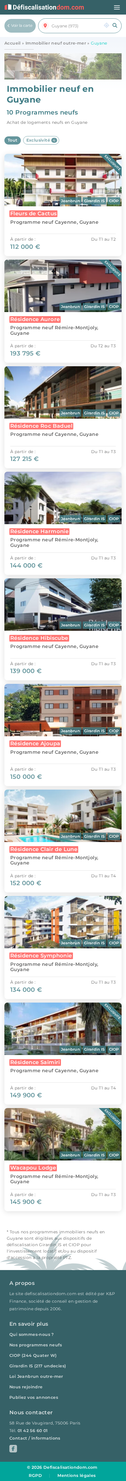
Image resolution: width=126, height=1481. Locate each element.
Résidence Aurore (35, 319)
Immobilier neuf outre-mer (55, 43)
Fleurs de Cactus (33, 213)
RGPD (35, 1475)
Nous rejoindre (26, 1387)
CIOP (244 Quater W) (33, 1355)
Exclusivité (41, 140)
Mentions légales (76, 1475)
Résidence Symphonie (41, 955)
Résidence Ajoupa (35, 743)
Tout (13, 140)
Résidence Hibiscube (39, 638)
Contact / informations (34, 1438)
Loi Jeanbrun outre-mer (36, 1376)
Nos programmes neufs (35, 1345)
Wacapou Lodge (33, 1168)
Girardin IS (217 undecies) (37, 1366)
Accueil (12, 43)
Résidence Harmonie (39, 531)
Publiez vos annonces (33, 1397)
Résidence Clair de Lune (43, 849)
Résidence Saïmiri (35, 1062)
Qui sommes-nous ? (31, 1334)
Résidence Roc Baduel (41, 426)
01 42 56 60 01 (33, 1430)
